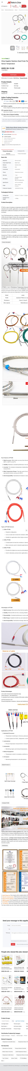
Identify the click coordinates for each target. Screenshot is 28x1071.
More (2, 1060)
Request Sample (23, 78)
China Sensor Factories (7, 1048)
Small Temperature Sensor (21, 1051)
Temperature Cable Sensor (8, 1055)
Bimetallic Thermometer (6, 1028)
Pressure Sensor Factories (20, 1048)
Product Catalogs (20, 1021)
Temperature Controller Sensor (8, 1041)
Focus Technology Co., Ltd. (17, 1065)
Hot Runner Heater (18, 1026)
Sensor (16, 9)
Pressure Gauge (17, 1028)
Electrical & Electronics (9, 9)
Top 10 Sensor (5, 1058)
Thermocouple (17, 1023)
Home (2, 9)
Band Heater (4, 1026)
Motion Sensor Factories (7, 1051)
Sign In (3, 144)
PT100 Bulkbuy (23, 1058)
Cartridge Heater (4, 1023)
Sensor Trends (14, 1058)
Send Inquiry (13, 74)
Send (13, 944)
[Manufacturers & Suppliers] (14, 2)
